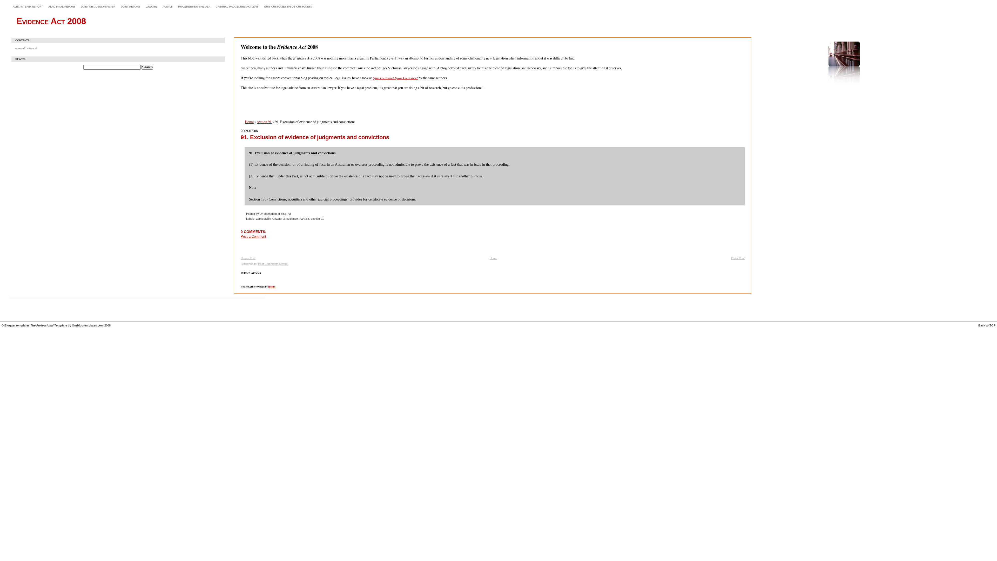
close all (32, 48)
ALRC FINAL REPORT (61, 6)
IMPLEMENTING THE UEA (194, 6)
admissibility (263, 218)
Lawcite (151, 6)
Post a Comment (253, 236)
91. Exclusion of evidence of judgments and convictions (315, 137)
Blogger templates (17, 325)
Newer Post (248, 258)
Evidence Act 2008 (51, 21)
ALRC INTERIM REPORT (28, 6)
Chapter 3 (278, 218)
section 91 (264, 121)
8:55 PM (286, 213)
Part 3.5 (304, 218)
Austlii (168, 6)
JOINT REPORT (130, 6)
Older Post (738, 258)
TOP (992, 325)
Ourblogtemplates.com (88, 325)
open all (20, 48)
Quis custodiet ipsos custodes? (288, 6)
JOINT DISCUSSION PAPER (98, 6)
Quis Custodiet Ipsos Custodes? (395, 77)
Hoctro (271, 286)
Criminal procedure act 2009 (237, 6)
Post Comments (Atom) (273, 263)
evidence (292, 218)
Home (249, 121)
